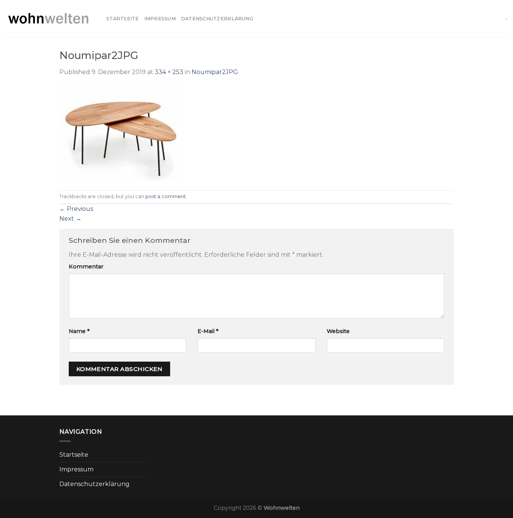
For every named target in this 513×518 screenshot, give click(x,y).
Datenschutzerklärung (217, 18)
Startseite (122, 18)
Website (338, 331)
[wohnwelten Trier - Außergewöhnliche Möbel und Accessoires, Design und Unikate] (50, 19)
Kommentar (86, 266)
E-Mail (208, 331)
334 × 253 (169, 72)
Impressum (160, 18)
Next (70, 218)
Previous (76, 208)
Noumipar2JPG (215, 72)
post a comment (165, 196)
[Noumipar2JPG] (122, 132)
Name (79, 331)
